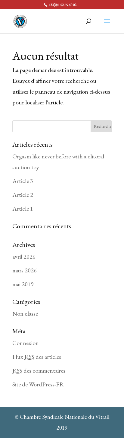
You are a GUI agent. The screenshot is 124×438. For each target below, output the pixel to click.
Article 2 (22, 195)
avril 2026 (24, 256)
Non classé (25, 313)
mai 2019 (23, 284)
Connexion (25, 343)
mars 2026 (24, 270)
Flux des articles (36, 357)
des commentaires (38, 370)
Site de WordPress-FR (38, 384)
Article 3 (22, 181)
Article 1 (22, 208)
